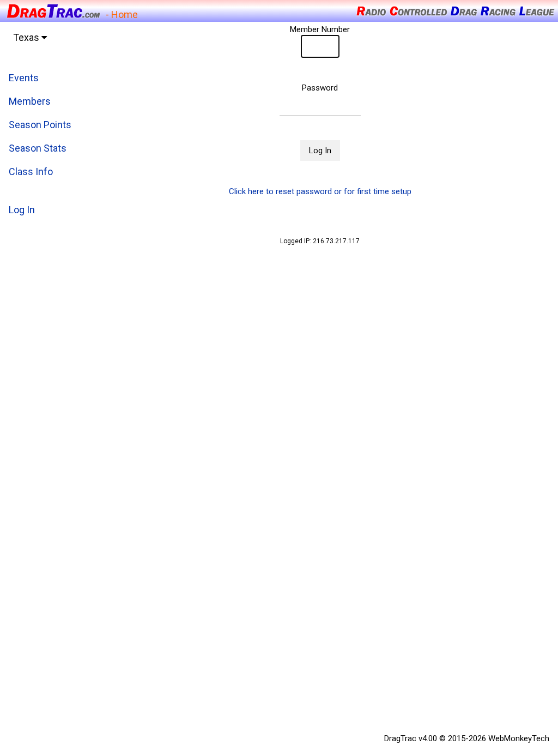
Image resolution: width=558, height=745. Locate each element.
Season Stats (37, 148)
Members (30, 101)
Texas (27, 37)
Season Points (40, 124)
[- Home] (53, 10)
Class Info (31, 171)
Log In (22, 209)
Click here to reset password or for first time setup (320, 191)
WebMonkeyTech (518, 738)
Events (24, 77)
